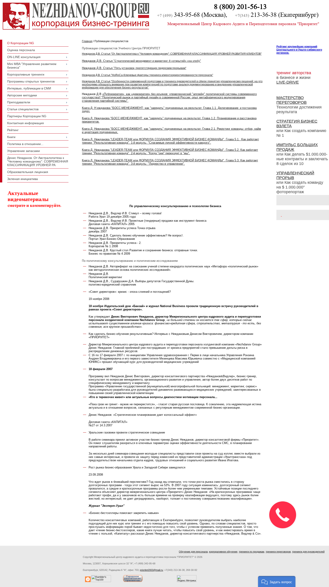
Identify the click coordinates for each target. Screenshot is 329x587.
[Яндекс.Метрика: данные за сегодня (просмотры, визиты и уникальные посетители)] (187, 578)
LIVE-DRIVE (287, 82)
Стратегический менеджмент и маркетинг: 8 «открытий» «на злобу (141, 61)
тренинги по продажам (251, 551)
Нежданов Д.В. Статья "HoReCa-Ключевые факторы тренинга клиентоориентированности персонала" (147, 75)
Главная (87, 41)
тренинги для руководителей (308, 551)
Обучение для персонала (193, 551)
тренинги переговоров (278, 551)
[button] (276, 581)
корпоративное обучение (223, 551)
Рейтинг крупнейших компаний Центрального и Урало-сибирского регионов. (299, 49)
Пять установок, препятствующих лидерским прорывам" (134, 68)
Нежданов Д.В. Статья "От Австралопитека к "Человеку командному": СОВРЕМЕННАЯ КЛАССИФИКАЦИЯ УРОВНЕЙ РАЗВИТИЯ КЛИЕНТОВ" (172, 53)
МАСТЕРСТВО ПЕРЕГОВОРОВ (291, 100)
